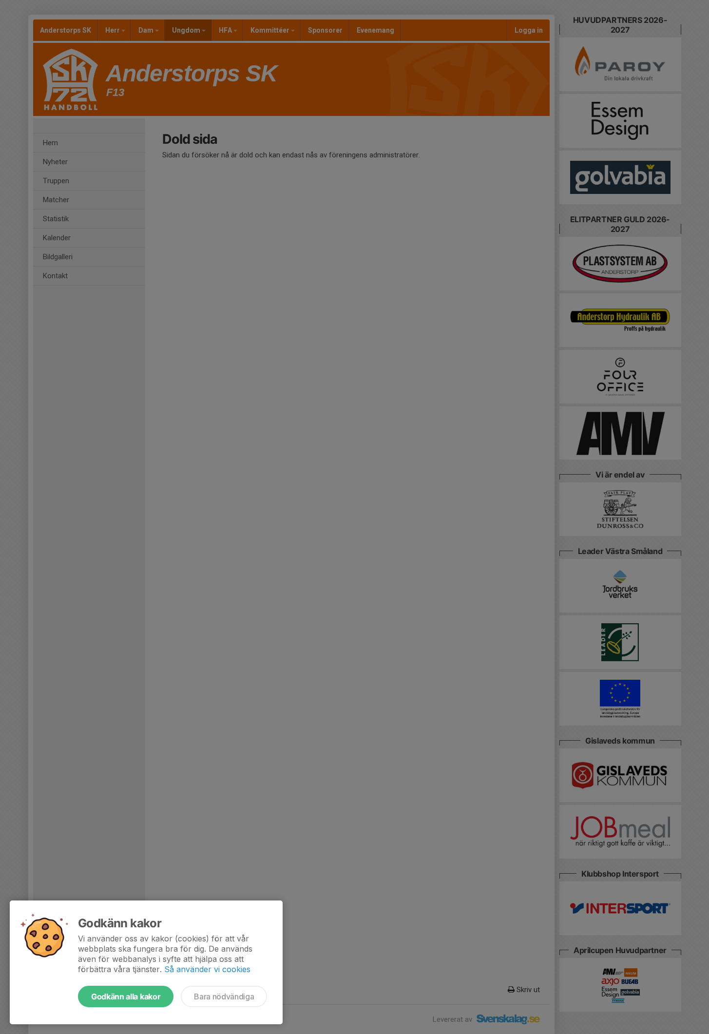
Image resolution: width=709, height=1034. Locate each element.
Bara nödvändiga (224, 996)
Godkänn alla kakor (125, 996)
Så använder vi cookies (207, 969)
